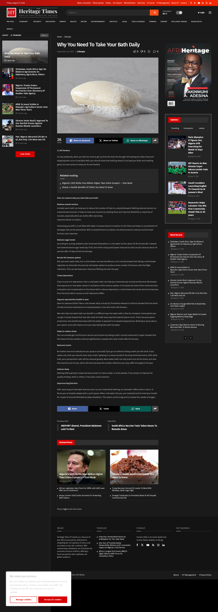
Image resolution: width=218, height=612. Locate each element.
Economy (23, 21)
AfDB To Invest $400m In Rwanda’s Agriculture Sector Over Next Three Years (32, 107)
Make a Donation (84, 3)
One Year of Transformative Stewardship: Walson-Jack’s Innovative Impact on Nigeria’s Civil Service (115, 545)
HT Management (163, 3)
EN (164, 14)
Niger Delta (196, 21)
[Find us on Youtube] (199, 3)
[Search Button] (154, 13)
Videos (108, 3)
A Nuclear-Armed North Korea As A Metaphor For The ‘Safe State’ (112, 538)
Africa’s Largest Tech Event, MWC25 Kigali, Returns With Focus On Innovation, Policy (113, 553)
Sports (63, 21)
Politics (10, 21)
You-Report (117, 3)
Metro (84, 21)
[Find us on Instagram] (206, 3)
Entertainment (98, 21)
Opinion (152, 21)
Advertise (141, 3)
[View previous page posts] (185, 338)
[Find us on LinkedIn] (210, 3)
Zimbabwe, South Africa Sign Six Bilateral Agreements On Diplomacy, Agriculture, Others (31, 72)
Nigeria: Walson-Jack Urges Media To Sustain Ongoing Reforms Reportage (188, 315)
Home (59, 37)
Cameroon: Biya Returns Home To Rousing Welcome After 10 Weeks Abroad (187, 326)
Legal (124, 21)
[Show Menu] (210, 13)
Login (202, 13)
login (65, 509)
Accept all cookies (52, 599)
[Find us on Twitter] (195, 3)
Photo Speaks (98, 3)
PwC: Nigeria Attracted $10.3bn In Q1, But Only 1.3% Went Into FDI (31, 138)
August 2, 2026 (66, 481)
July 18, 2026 (118, 481)
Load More (25, 154)
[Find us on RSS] (203, 3)
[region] (38, 588)
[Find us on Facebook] (191, 3)
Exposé (164, 21)
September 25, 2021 (65, 51)
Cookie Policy (24, 592)
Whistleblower (130, 3)
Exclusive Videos (179, 21)
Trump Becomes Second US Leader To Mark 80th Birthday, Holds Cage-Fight (131, 489)
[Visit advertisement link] (188, 75)
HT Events (151, 3)
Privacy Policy (205, 575)
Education (50, 21)
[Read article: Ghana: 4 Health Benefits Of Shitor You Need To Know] (134, 467)
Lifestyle (113, 21)
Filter (43, 35)
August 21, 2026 (178, 249)
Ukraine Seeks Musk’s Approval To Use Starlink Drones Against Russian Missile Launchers (32, 123)
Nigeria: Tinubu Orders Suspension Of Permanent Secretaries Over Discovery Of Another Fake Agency (30, 89)
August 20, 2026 (178, 309)
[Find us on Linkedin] (163, 545)
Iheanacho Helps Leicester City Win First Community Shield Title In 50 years (197, 208)
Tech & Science (138, 21)
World (10, 29)
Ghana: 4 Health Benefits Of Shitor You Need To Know (87, 187)
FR (166, 14)
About (176, 575)
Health (73, 21)
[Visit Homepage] (32, 12)
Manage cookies (23, 599)
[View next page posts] (191, 338)
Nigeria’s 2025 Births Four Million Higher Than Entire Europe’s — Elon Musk (97, 183)
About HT (175, 3)
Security (37, 21)
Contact (183, 3)
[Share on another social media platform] (155, 140)
